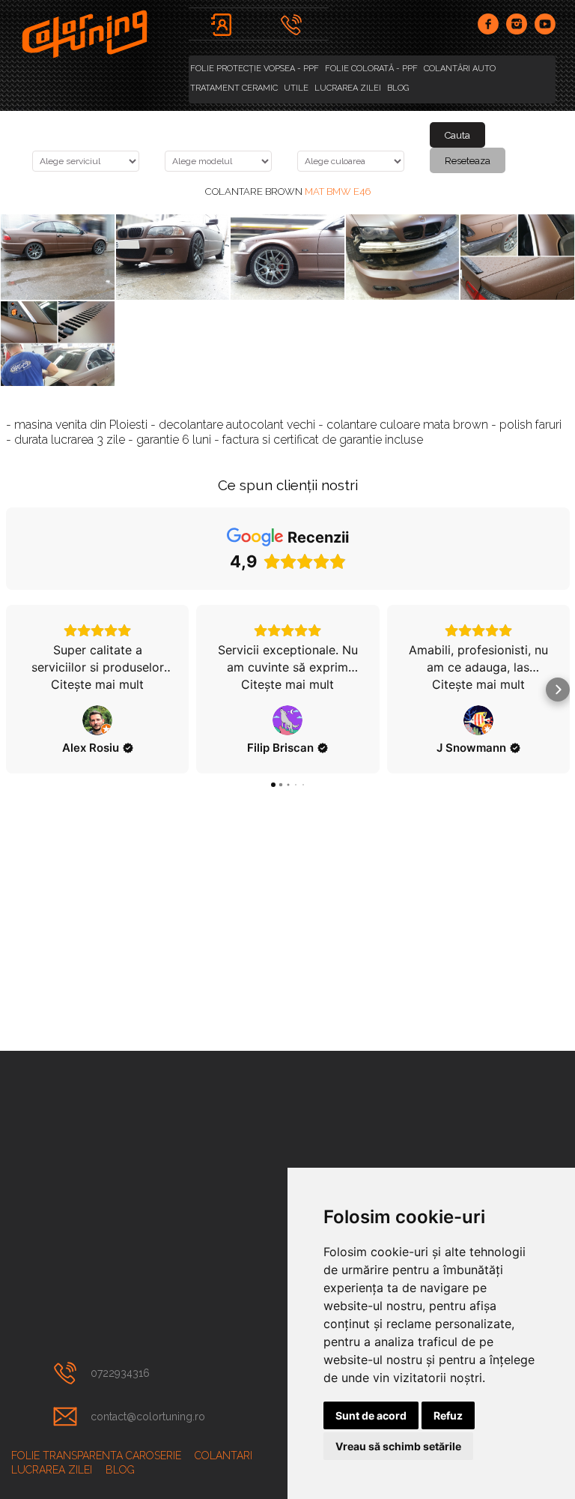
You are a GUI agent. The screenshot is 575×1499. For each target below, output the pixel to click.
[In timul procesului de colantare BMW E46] (517, 257)
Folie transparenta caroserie (96, 1456)
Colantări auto (460, 68)
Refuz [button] (448, 1415)
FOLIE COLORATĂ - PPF (371, 68)
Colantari (223, 1456)
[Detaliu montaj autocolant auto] (58, 344)
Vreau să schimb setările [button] (398, 1446)
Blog (398, 88)
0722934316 (120, 1373)
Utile (296, 88)
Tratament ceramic (234, 88)
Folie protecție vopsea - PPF (254, 68)
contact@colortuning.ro (148, 1417)
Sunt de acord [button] (371, 1415)
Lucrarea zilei (347, 88)
